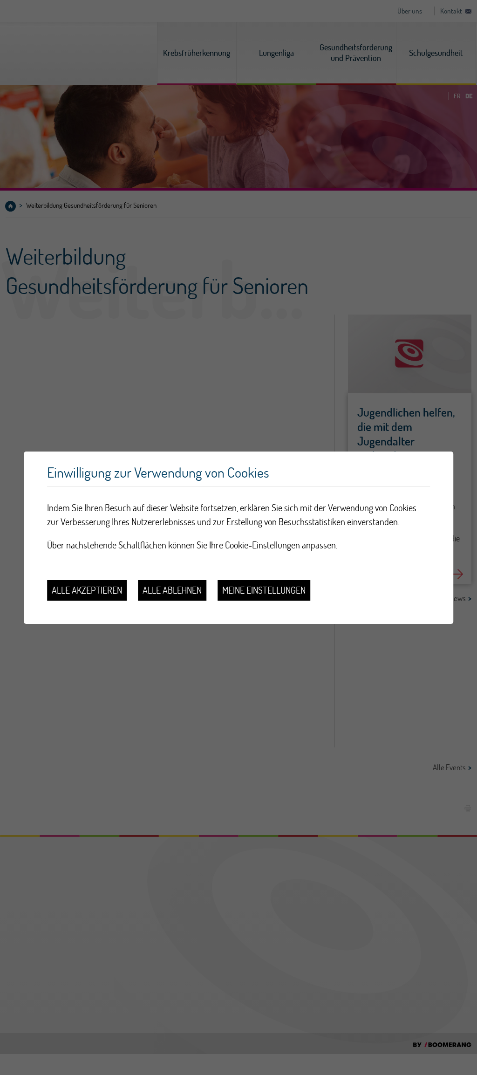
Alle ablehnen (172, 590)
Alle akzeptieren (87, 590)
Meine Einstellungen (264, 590)
